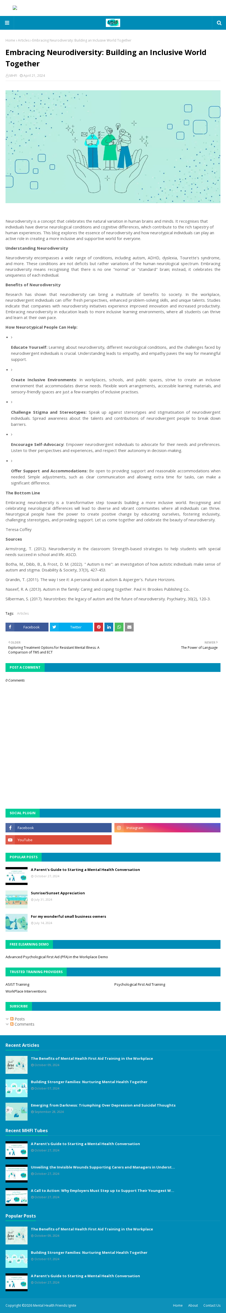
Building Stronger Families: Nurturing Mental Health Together (89, 1081)
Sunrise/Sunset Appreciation (58, 892)
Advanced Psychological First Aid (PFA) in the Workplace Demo (57, 956)
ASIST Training (17, 984)
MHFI (13, 75)
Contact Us (211, 1305)
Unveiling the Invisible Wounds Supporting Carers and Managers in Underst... (103, 1167)
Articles (23, 40)
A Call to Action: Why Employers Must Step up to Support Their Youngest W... (102, 1190)
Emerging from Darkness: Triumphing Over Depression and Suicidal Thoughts (103, 1105)
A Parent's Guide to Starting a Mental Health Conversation (85, 869)
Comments (24, 1024)
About (193, 1305)
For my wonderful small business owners (68, 916)
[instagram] (167, 827)
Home (10, 40)
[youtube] (59, 840)
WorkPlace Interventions (26, 991)
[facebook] (59, 827)
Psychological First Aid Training (139, 984)
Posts (19, 1018)
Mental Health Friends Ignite (54, 1305)
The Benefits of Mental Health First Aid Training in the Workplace (92, 1058)
